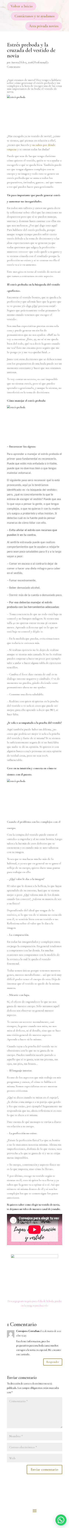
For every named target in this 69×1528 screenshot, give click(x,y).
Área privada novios (44, 26)
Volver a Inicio (22, 6)
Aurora (15, 62)
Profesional (40, 62)
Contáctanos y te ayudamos (35, 16)
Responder (52, 1361)
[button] (60, 1519)
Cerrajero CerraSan (27, 1331)
